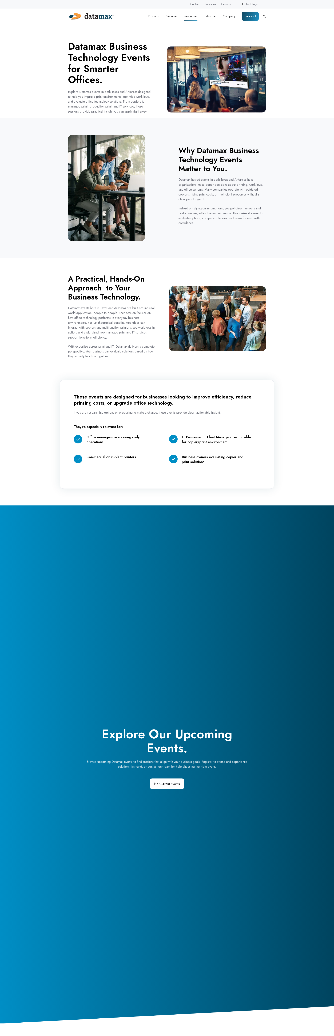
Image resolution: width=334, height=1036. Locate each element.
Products (154, 16)
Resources (190, 16)
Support (250, 16)
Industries (210, 16)
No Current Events (167, 784)
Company (229, 16)
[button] (264, 16)
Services (171, 16)
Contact (194, 4)
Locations (210, 4)
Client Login (251, 4)
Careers (226, 4)
